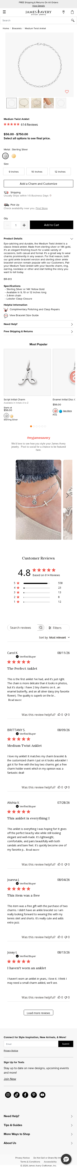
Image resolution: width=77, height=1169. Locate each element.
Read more (15, 700)
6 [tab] (45, 427)
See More (67, 410)
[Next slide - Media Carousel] (67, 495)
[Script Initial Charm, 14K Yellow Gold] (11, 415)
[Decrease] (24, 225)
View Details (38, 5)
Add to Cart (51, 225)
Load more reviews (38, 1013)
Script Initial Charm (14, 399)
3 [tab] (37, 427)
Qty (6, 218)
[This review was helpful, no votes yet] (59, 715)
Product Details (13, 238)
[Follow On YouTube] (42, 1095)
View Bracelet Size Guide (24, 315)
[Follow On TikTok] (17, 1095)
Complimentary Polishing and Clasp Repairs (35, 309)
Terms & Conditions (30, 1161)
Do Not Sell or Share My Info (47, 1157)
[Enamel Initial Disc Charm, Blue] (60, 411)
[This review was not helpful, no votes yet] (65, 715)
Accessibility (50, 1161)
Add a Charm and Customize (38, 184)
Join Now (10, 1079)
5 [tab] (42, 427)
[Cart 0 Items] (72, 12)
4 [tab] (39, 427)
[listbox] (39, 106)
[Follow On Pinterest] (34, 1095)
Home (6, 28)
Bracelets (17, 28)
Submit (65, 1043)
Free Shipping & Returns (18, 331)
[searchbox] (22, 627)
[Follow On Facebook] (25, 1095)
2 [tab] (34, 427)
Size (6, 164)
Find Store (42, 208)
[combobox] (38, 20)
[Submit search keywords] (74, 20)
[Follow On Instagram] (8, 1095)
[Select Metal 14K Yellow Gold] (14, 156)
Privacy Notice (11, 1050)
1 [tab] (31, 427)
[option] (11, 103)
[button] (39, 64)
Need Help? (10, 324)
